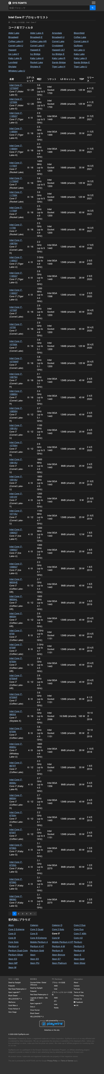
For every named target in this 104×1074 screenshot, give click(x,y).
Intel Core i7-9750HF (15, 677)
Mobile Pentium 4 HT (62, 942)
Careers (76, 985)
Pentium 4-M (58, 946)
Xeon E (77, 954)
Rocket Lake (36, 62)
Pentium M (79, 950)
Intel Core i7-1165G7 (15, 274)
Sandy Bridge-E (82, 62)
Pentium (78, 942)
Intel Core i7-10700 (15, 325)
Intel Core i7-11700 (15, 226)
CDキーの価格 (13, 979)
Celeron (34, 925)
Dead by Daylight (14, 982)
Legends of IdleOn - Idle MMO (39, 999)
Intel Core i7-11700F (15, 209)
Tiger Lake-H (58, 66)
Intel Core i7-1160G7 (15, 291)
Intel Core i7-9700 (15, 632)
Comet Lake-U (15, 45)
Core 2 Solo (58, 929)
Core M (55, 937)
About (76, 982)
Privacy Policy (79, 995)
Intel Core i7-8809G (15, 897)
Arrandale (57, 32)
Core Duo (79, 929)
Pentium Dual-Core (18, 950)
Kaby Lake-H (36, 58)
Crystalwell (57, 45)
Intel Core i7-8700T (15, 831)
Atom (11, 925)
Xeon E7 (56, 958)
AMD (56, 985)
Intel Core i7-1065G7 (15, 548)
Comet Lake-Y (37, 45)
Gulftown (78, 45)
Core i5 (34, 933)
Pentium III (57, 950)
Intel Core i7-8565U (15, 745)
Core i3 (12, 933)
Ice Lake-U (79, 49)
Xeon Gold (79, 958)
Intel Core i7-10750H (15, 444)
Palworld (11, 985)
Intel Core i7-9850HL (15, 597)
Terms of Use (78, 992)
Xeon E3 (12, 958)
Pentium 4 (13, 946)
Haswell (12, 49)
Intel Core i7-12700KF (15, 86)
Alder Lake (13, 32)
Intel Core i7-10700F (15, 308)
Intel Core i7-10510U (15, 478)
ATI (55, 1001)
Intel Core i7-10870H (15, 241)
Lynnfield (12, 62)
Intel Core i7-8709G (15, 880)
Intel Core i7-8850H (15, 796)
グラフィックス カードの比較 (62, 993)
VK (77, 1005)
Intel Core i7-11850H (15, 130)
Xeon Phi (34, 963)
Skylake (12, 66)
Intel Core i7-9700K (15, 730)
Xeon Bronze (58, 954)
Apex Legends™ (14, 992)
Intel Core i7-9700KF (15, 695)
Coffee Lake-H (15, 41)
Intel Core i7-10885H (15, 392)
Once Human (35, 1010)
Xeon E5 (34, 958)
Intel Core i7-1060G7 (15, 531)
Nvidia (56, 1007)
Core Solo (13, 942)
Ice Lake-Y (13, 54)
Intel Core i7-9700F (15, 646)
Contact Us (78, 999)
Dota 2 (32, 1006)
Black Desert (13, 995)
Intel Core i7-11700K (15, 193)
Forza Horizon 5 (14, 1008)
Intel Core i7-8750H (15, 814)
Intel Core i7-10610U (15, 461)
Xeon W (12, 967)
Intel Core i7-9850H (15, 615)
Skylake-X (35, 66)
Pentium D (79, 946)
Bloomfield (79, 32)
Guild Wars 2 (13, 1005)
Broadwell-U (58, 37)
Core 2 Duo (79, 925)
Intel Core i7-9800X (15, 712)
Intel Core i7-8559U (15, 781)
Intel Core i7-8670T (15, 764)
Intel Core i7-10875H (15, 375)
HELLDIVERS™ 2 (15, 999)
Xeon (32, 954)
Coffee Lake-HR (38, 41)
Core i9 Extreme (38, 937)
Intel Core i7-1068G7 (15, 565)
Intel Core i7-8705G (15, 863)
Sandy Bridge (59, 62)
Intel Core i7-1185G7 (15, 258)
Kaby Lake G (15, 58)
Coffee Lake (80, 37)
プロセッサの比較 (18, 22)
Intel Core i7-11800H (15, 147)
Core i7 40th (80, 933)
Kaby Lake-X (80, 58)
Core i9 (12, 937)
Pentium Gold (37, 950)
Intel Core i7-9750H (15, 659)
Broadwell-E (36, 37)
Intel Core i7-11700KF (15, 179)
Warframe (11, 1002)
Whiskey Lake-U (16, 70)
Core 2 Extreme (16, 929)
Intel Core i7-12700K (15, 100)
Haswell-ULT (58, 49)
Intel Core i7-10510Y (15, 495)
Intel (27, 22)
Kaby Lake (79, 54)
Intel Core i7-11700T (15, 164)
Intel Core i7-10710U (15, 512)
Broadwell (13, 37)
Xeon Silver (79, 963)
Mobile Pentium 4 (39, 942)
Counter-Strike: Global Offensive (38, 983)
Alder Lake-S (36, 32)
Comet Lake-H (81, 41)
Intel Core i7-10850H (15, 409)
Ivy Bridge (35, 54)
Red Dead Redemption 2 (17, 989)
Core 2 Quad (36, 929)
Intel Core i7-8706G (15, 846)
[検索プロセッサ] (93, 7)
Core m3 (78, 937)
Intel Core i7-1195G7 (15, 114)
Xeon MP (13, 963)
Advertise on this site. (52, 1030)
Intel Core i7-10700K (15, 342)
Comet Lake (58, 41)
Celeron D (57, 925)
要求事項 (33, 979)
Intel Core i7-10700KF (15, 360)
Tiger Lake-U (80, 66)
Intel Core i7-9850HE (15, 580)
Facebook (79, 1002)
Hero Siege (12, 1012)
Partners (77, 989)
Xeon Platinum (59, 963)
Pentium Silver (15, 954)
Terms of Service (67, 1060)
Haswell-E (35, 49)
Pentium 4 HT (37, 946)
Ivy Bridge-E (58, 54)
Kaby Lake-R (58, 58)
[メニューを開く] (93, 2)
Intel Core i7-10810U (15, 426)
